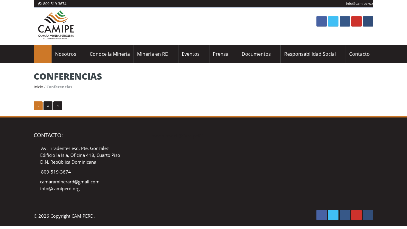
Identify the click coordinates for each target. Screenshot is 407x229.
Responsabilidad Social (310, 54)
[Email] (368, 21)
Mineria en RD (153, 54)
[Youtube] (356, 21)
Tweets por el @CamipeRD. (177, 136)
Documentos (256, 54)
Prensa (221, 54)
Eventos (191, 54)
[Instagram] (345, 21)
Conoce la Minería (110, 54)
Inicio (38, 86)
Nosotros (65, 54)
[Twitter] (333, 21)
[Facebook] (321, 21)
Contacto (359, 54)
